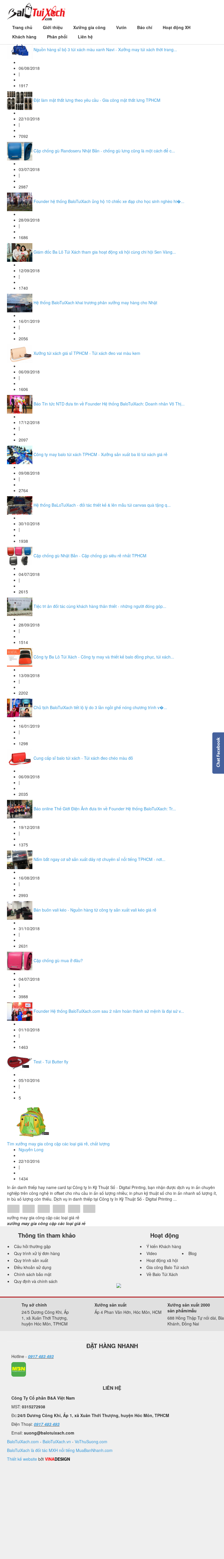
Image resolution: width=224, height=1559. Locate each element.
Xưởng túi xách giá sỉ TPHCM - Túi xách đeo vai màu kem (87, 353)
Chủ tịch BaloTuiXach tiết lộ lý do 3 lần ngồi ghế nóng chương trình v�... (100, 707)
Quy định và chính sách (35, 1281)
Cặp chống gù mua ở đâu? (58, 960)
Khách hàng (24, 37)
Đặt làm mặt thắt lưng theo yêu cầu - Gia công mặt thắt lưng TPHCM (97, 100)
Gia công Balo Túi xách (167, 1267)
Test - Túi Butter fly (51, 1062)
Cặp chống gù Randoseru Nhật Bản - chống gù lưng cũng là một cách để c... (104, 151)
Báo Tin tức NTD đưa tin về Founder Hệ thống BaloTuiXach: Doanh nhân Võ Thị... (109, 404)
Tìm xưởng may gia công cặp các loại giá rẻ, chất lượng (58, 1144)
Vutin (121, 27)
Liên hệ (85, 37)
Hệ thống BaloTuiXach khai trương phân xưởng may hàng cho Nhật (95, 302)
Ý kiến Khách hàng (163, 1246)
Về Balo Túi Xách (162, 1274)
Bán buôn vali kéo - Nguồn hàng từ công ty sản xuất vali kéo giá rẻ (95, 910)
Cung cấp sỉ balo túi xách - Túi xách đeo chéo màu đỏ (83, 758)
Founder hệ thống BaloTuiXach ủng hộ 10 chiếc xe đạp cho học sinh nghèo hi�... (109, 201)
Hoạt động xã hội (162, 1260)
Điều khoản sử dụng (32, 1267)
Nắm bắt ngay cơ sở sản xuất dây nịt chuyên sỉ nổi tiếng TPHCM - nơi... (99, 859)
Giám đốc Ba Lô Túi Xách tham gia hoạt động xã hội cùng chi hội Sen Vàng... (105, 252)
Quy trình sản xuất (31, 1260)
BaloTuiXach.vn (57, 1441)
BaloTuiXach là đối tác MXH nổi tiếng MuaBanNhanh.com (60, 1450)
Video (151, 1253)
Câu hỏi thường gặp (32, 1246)
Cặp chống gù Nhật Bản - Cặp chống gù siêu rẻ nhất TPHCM (90, 555)
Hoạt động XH (176, 27)
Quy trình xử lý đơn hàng (37, 1253)
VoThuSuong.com (91, 1441)
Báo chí (144, 27)
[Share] (13, 1209)
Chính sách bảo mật (32, 1274)
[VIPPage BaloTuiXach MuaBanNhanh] (18, 1369)
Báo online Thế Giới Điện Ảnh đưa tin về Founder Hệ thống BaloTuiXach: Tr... (105, 808)
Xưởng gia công (89, 27)
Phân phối (57, 37)
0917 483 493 (41, 1356)
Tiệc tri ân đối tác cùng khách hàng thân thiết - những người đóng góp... (100, 606)
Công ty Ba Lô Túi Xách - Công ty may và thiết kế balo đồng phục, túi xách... (104, 657)
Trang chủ (22, 27)
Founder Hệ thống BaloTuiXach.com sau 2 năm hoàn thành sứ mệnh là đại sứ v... (109, 1011)
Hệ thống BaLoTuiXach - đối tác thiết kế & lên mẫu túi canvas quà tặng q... (102, 505)
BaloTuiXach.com (23, 1441)
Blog (192, 1253)
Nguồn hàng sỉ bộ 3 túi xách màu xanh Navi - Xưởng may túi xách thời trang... (105, 49)
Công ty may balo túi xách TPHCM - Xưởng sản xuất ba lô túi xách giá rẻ (100, 454)
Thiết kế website (22, 1459)
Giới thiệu (53, 27)
